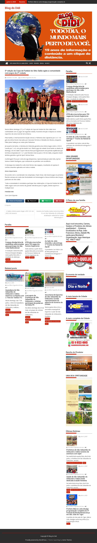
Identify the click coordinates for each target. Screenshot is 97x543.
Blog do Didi (12, 8)
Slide (7, 315)
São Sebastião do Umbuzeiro (19, 63)
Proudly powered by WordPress (36, 540)
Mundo (47, 63)
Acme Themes (67, 540)
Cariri (31, 63)
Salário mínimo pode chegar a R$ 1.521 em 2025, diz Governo (20, 212)
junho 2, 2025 (10, 283)
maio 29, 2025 (10, 235)
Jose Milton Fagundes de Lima (28, 77)
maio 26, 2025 (30, 288)
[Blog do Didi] (48, 60)
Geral (27, 257)
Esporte (8, 205)
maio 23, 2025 (50, 287)
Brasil (42, 63)
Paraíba (36, 63)
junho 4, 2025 (83, 436)
